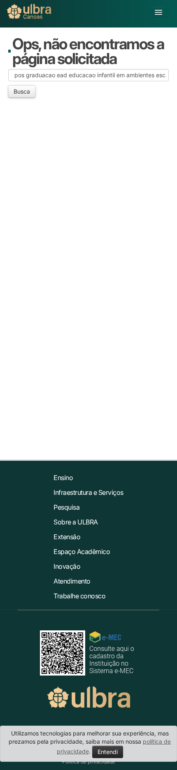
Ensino (63, 477)
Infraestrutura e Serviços (88, 492)
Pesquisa (66, 507)
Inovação (67, 566)
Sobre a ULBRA (76, 522)
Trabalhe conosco (79, 596)
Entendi (108, 751)
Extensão (67, 537)
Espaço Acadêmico (82, 551)
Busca (22, 91)
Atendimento (72, 581)
